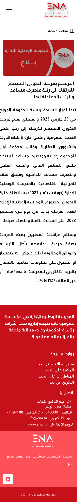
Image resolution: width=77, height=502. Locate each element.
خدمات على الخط (35, 456)
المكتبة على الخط (59, 370)
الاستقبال (67, 456)
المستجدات (53, 456)
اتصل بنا (68, 464)
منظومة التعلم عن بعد (56, 364)
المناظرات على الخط (56, 376)
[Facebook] (8, 479)
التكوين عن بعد (62, 382)
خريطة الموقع (15, 456)
